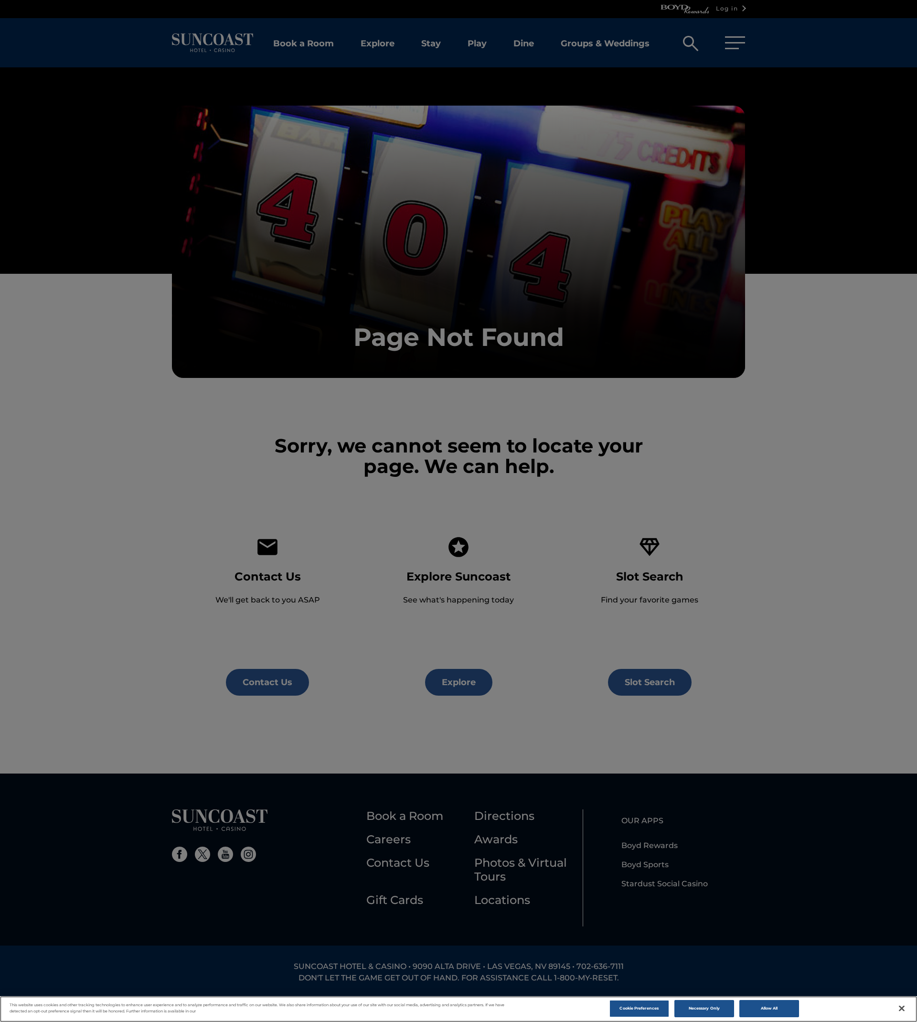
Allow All (769, 1008)
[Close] (901, 1008)
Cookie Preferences (638, 1008)
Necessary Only (704, 1008)
